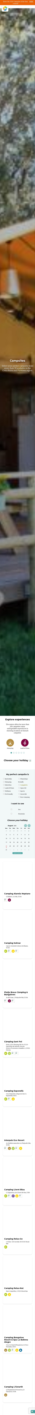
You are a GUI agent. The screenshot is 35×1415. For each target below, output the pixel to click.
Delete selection (17, 853)
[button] (11, 752)
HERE (31, 1)
